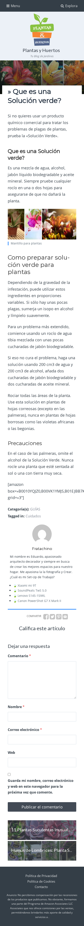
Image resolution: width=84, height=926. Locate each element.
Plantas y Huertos (41, 50)
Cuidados (33, 516)
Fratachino (42, 548)
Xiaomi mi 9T (27, 585)
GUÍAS (35, 509)
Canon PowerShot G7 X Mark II (39, 601)
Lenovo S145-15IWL (31, 596)
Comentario (19, 656)
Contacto (41, 887)
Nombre (16, 706)
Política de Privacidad (41, 876)
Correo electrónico (25, 729)
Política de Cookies (41, 881)
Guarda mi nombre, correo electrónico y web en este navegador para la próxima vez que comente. (40, 786)
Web (11, 752)
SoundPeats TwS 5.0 (32, 590)
